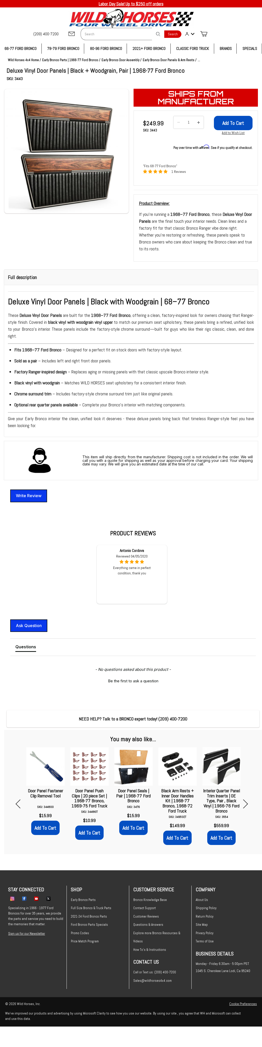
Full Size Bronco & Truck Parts (91, 908)
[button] (66, 151)
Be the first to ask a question (133, 680)
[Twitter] (48, 898)
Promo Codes (80, 933)
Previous (20, 803)
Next (243, 803)
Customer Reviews (146, 916)
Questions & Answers (148, 924)
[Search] (158, 34)
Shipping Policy (206, 908)
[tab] (25, 648)
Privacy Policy (204, 933)
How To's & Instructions (149, 950)
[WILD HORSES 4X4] (131, 18)
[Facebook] (24, 898)
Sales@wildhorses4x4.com (152, 980)
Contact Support (144, 908)
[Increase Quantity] (198, 122)
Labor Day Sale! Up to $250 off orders (131, 4)
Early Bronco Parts (83, 900)
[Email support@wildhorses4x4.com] (71, 34)
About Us (202, 900)
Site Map (202, 924)
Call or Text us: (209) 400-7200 (154, 972)
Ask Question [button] (29, 625)
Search (173, 34)
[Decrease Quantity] (178, 122)
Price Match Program (85, 941)
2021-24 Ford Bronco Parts (89, 916)
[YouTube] (36, 898)
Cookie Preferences (243, 1003)
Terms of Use (205, 941)
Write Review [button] (28, 495)
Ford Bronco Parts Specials (89, 924)
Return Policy (204, 916)
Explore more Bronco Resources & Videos (156, 937)
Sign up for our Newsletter (26, 933)
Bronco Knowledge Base (150, 900)
